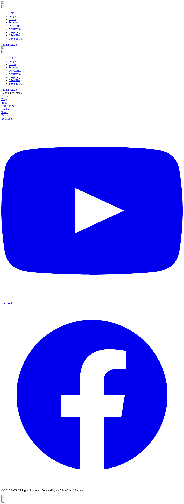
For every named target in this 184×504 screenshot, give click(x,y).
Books (12, 19)
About (5, 96)
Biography (15, 32)
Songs (12, 16)
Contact (5, 109)
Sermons (14, 22)
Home (12, 12)
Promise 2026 (9, 44)
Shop (4, 102)
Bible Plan (14, 35)
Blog (4, 99)
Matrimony (15, 28)
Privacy (5, 115)
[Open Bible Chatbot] (2, 497)
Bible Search (16, 38)
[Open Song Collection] (2, 501)
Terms (4, 112)
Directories (15, 25)
